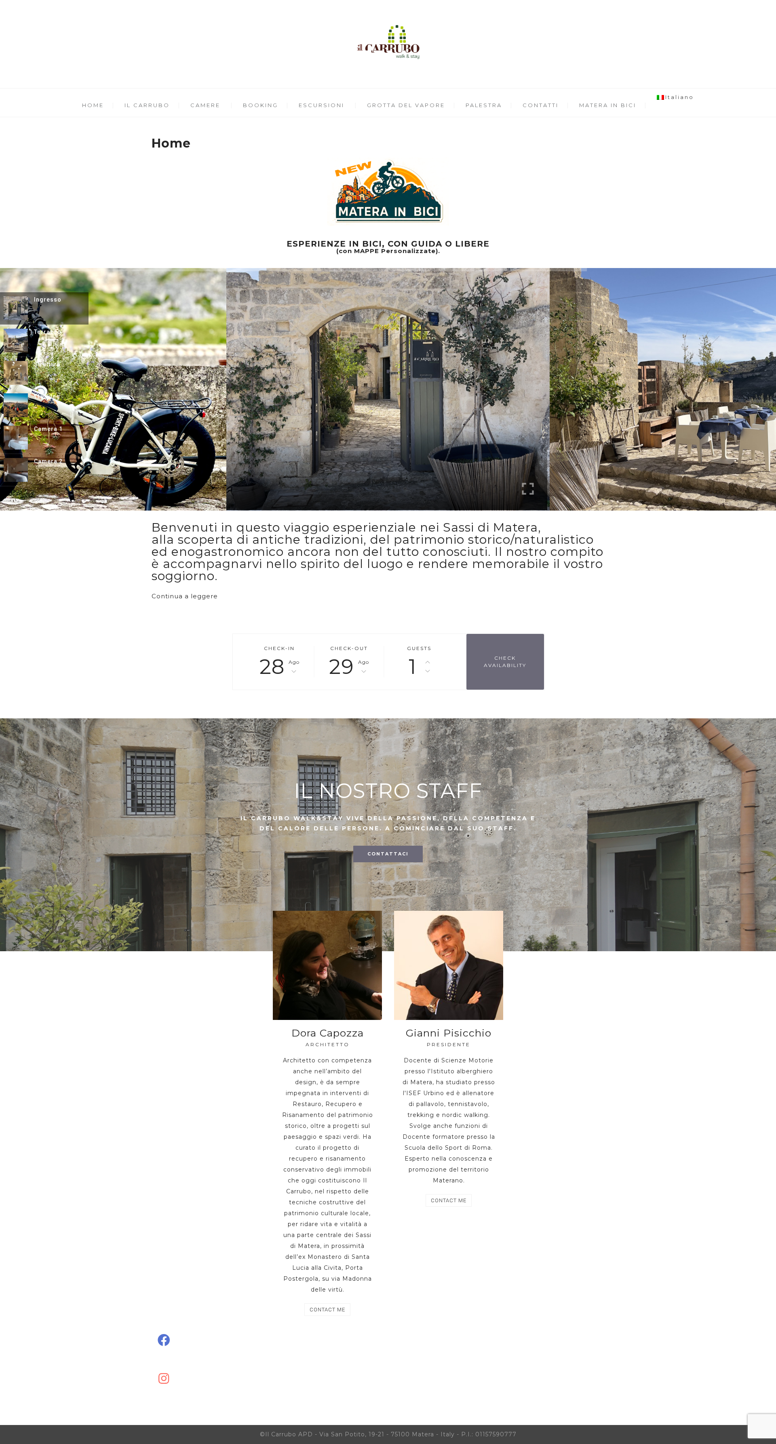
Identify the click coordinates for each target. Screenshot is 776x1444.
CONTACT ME (327, 1310)
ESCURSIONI (321, 105)
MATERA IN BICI (607, 105)
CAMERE (205, 105)
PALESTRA (484, 105)
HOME (93, 105)
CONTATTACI (388, 854)
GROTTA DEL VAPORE (406, 105)
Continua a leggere (185, 596)
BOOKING (260, 105)
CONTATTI (541, 105)
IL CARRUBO (147, 105)
